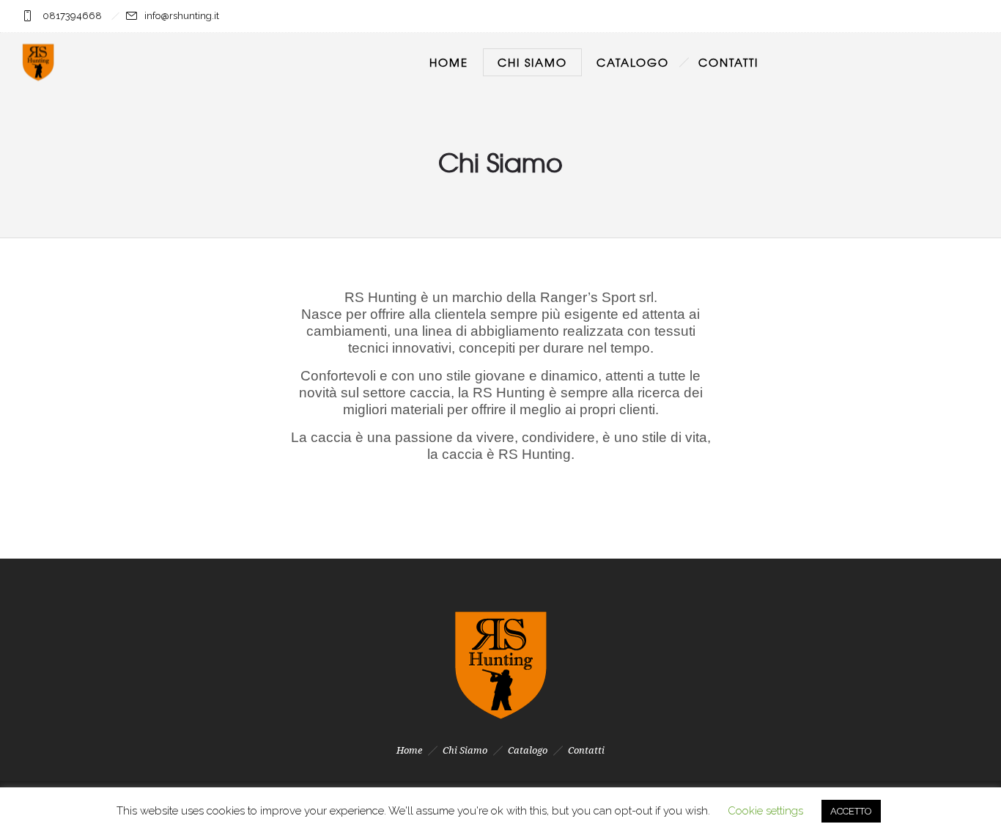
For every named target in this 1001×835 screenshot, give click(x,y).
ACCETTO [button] (851, 811)
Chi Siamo (532, 62)
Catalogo (632, 62)
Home (448, 62)
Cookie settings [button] (765, 810)
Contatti (728, 62)
